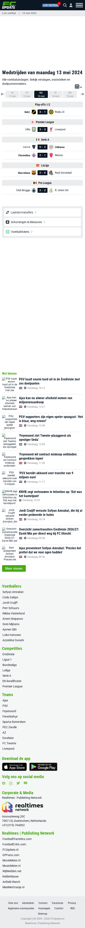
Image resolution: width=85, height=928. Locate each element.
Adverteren (28, 903)
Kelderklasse (10, 876)
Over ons (13, 903)
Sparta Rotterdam (14, 721)
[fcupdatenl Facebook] (3, 783)
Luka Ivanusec (11, 634)
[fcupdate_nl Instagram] (10, 783)
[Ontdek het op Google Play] (43, 767)
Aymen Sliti (9, 629)
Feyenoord (9, 711)
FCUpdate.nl (10, 849)
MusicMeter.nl (11, 865)
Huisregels (44, 908)
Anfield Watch (11, 881)
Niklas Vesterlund (13, 613)
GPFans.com (10, 855)
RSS (72, 908)
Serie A (6, 675)
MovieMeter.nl (11, 860)
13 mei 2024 (29, 13)
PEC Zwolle (9, 727)
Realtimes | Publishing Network (42, 923)
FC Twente (9, 743)
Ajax (5, 700)
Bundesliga (9, 665)
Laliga (6, 670)
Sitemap (42, 913)
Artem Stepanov (12, 618)
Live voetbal (50, 5)
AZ (4, 732)
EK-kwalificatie (11, 681)
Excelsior (8, 738)
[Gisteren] (3, 93)
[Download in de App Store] (14, 767)
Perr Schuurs (10, 608)
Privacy (72, 903)
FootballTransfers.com (17, 839)
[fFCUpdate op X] (18, 783)
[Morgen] (82, 93)
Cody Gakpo (10, 597)
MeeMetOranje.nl (13, 887)
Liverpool (8, 748)
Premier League (12, 686)
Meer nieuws (14, 568)
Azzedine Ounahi (13, 640)
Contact (43, 903)
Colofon (58, 908)
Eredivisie (8, 654)
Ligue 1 (7, 659)
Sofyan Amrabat (13, 592)
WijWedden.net (11, 871)
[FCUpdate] (9, 5)
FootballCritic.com (14, 844)
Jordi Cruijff (10, 602)
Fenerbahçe (10, 716)
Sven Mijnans (10, 624)
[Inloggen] (69, 5)
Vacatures (57, 903)
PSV (5, 705)
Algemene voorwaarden (21, 908)
